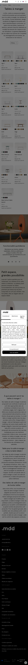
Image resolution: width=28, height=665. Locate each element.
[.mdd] (4, 1)
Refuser (14, 345)
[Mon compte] (18, 1)
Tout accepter (14, 352)
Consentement (14, 349)
